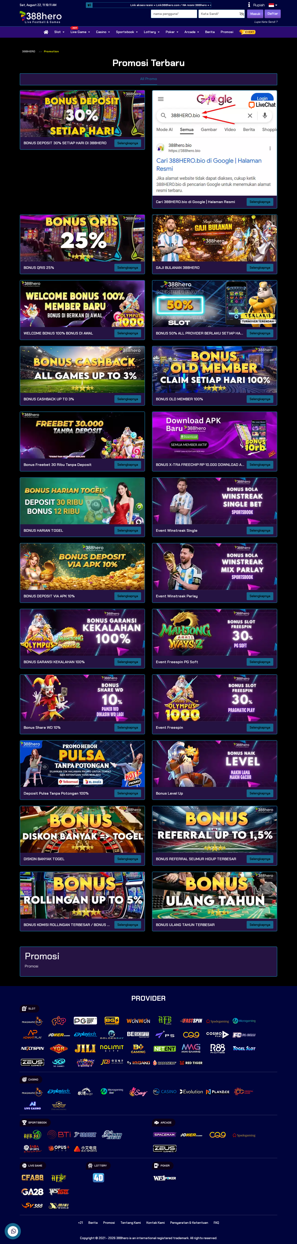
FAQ (216, 1223)
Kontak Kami (155, 1223)
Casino (101, 32)
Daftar (273, 13)
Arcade (189, 32)
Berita (210, 32)
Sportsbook (125, 32)
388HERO (28, 51)
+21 (80, 1223)
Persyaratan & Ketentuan (189, 1223)
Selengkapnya (127, 143)
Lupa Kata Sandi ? (265, 22)
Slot (57, 32)
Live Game (78, 32)
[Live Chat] (265, 104)
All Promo (148, 78)
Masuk (255, 14)
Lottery (150, 32)
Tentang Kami (130, 1223)
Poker (170, 32)
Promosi (227, 32)
